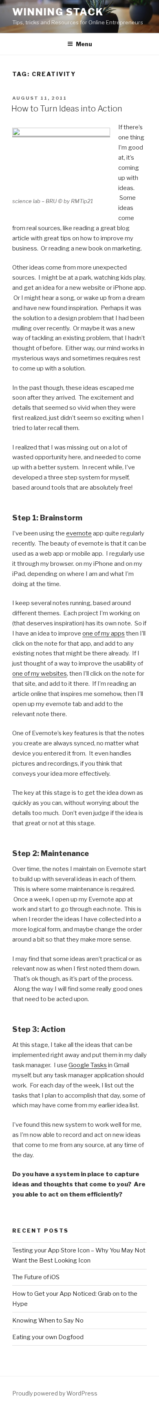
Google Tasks (87, 1065)
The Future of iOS (36, 1277)
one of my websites (39, 673)
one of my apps (103, 633)
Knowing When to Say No (48, 1320)
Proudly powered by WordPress (54, 1393)
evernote (79, 533)
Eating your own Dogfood (48, 1337)
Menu (84, 44)
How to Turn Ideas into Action (66, 108)
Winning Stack (58, 12)
